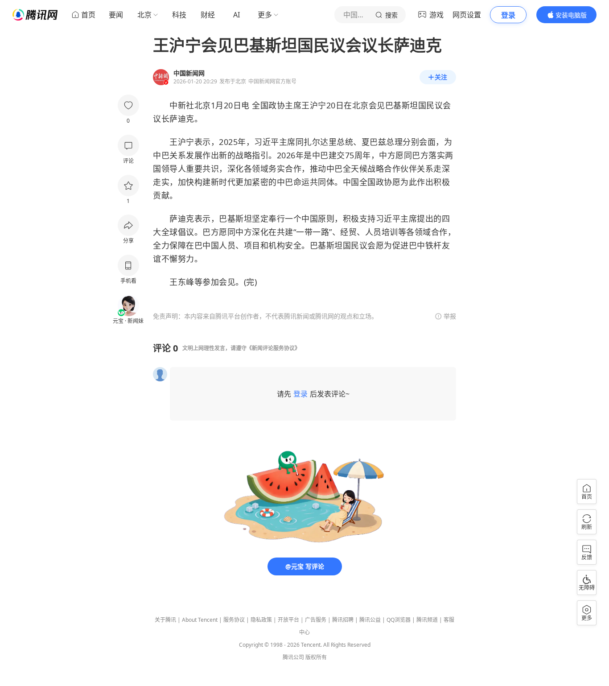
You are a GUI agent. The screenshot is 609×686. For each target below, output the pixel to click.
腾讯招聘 (343, 620)
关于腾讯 (165, 620)
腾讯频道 (427, 620)
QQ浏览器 (399, 620)
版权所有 (316, 657)
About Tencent (200, 620)
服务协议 (234, 620)
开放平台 (288, 620)
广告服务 (315, 620)
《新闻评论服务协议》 (273, 348)
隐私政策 (261, 620)
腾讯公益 (370, 620)
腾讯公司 (293, 657)
